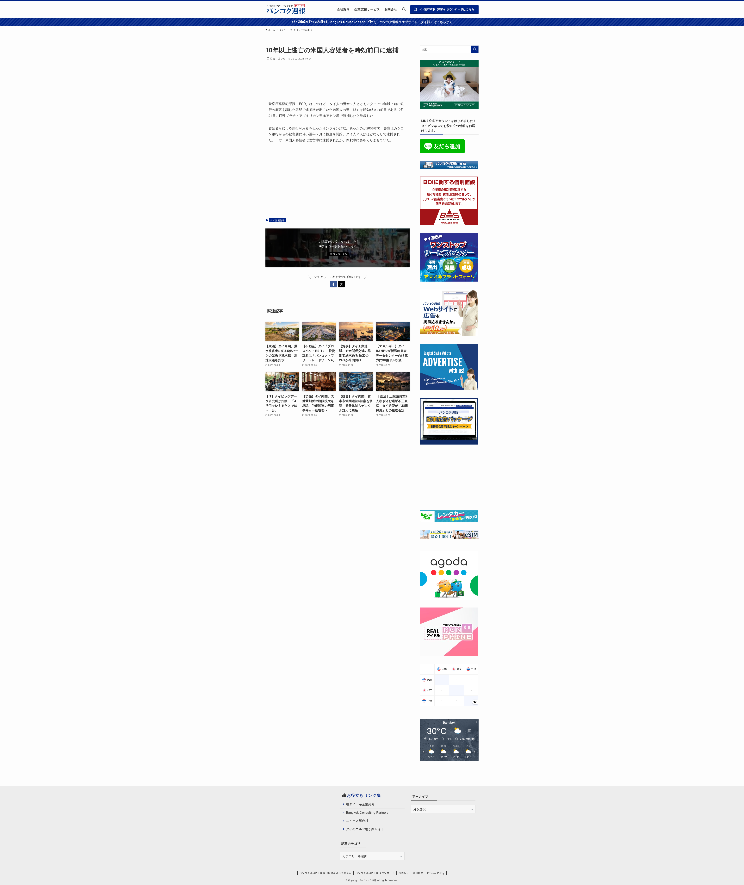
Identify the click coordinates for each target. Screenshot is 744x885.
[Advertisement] (335, 75)
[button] (333, 284)
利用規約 (418, 873)
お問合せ (403, 873)
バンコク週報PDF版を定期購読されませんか (325, 873)
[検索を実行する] (475, 49)
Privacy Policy (436, 873)
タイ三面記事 (277, 220)
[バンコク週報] (285, 9)
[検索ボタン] (404, 9)
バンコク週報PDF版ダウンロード (375, 873)
